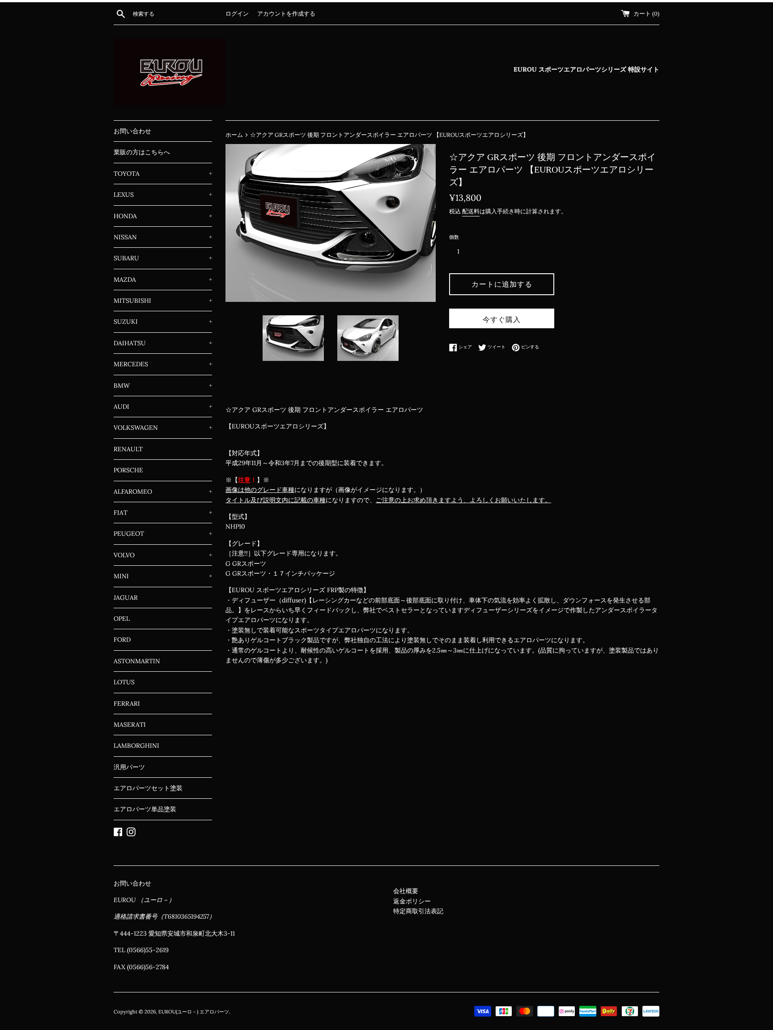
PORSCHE (128, 470)
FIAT (163, 513)
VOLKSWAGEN (163, 428)
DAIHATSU (163, 343)
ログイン (237, 13)
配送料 (471, 211)
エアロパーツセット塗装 (148, 788)
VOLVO (163, 555)
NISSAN (163, 237)
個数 (454, 237)
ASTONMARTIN (137, 661)
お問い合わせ (132, 131)
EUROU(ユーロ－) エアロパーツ (193, 1012)
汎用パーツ (129, 767)
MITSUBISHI (163, 301)
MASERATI (130, 725)
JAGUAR (126, 597)
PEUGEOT (163, 534)
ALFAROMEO (163, 491)
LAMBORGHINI (136, 746)
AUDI (163, 407)
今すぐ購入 (502, 319)
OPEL (122, 619)
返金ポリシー (412, 901)
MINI (163, 576)
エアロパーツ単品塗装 (145, 809)
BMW (163, 385)
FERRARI (127, 703)
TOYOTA (163, 174)
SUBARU (163, 258)
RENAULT (128, 449)
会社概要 (405, 891)
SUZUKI (163, 322)
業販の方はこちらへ (142, 152)
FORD (122, 640)
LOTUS (124, 682)
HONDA (163, 216)
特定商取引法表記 (418, 911)
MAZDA (163, 280)
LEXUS (163, 195)
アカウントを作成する (286, 13)
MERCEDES (163, 364)
